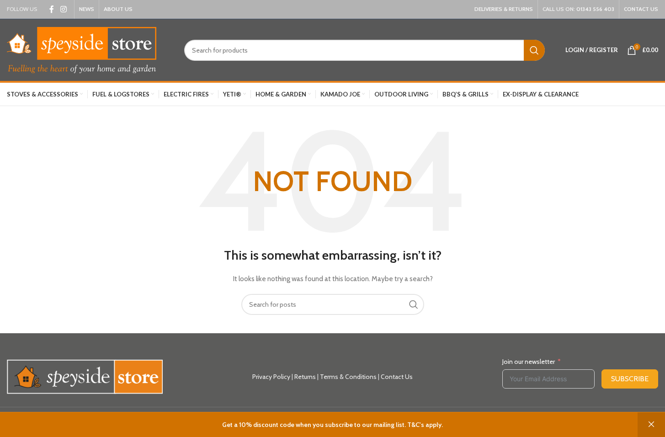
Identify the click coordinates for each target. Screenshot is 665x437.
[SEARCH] (534, 50)
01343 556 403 (595, 8)
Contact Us (397, 377)
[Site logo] (82, 49)
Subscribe (630, 378)
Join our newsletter (528, 361)
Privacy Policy (271, 377)
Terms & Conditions (348, 377)
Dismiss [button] (651, 424)
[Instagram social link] (63, 9)
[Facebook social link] (51, 9)
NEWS (86, 8)
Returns (305, 377)
